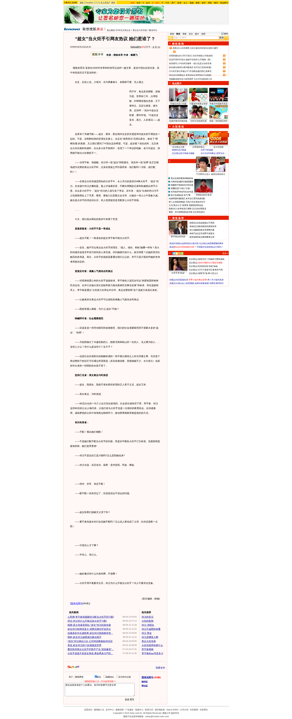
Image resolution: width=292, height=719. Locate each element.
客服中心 (139, 710)
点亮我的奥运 (198, 147)
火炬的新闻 (147, 621)
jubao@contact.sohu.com (157, 716)
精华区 (145, 682)
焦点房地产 (106, 3)
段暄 (192, 223)
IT (162, 3)
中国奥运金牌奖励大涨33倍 (186, 243)
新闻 (172, 34)
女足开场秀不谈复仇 (205, 233)
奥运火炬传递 (149, 641)
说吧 (203, 34)
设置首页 (88, 710)
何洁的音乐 (147, 617)
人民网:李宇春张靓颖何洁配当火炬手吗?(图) (91, 617)
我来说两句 (136, 47)
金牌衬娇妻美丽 (202, 283)
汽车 (167, 3)
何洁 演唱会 (148, 625)
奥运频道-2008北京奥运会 (118, 30)
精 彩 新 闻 (178, 43)
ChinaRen (89, 3)
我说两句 (224, 3)
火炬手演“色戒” (178, 273)
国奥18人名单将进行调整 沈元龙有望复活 (187, 208)
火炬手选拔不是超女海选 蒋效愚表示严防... (90, 653)
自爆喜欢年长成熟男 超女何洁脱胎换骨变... (90, 633)
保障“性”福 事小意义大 (208, 273)
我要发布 (160, 667)
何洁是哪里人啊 (150, 637)
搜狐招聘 (120, 710)
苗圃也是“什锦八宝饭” (180, 188)
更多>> (225, 253)
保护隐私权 (160, 710)
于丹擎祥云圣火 (203, 174)
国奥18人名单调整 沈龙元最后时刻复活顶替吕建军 (195, 48)
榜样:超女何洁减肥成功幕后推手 (84, 637)
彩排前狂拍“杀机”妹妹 (208, 266)
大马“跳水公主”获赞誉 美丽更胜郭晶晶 (186, 205)
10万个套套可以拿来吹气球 (210, 270)
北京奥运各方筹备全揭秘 (183, 153)
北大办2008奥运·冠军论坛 (212, 153)
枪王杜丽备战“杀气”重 (180, 195)
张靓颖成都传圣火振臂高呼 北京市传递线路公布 (190, 79)
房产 (173, 3)
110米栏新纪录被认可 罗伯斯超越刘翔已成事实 (190, 71)
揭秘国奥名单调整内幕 (204, 230)
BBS (216, 3)
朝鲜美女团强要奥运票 (204, 237)
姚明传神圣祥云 (218, 174)
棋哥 (192, 237)
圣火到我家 (218, 147)
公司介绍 (184, 710)
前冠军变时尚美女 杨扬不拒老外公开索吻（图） (190, 59)
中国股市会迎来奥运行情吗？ (210, 247)
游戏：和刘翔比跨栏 (218, 121)
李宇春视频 (147, 649)
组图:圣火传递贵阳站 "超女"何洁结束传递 (89, 625)
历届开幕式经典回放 (178, 121)
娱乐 (148, 3)
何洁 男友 (147, 633)
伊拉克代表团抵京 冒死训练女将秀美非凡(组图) (190, 75)
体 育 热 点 (200, 177)
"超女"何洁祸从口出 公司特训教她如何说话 (90, 641)
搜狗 (113, 3)
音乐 (191, 34)
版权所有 (175, 713)
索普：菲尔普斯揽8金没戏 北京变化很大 (187, 212)
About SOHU (172, 710)
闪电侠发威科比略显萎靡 (182, 181)
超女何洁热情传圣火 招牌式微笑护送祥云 (89, 629)
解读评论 (153, 30)
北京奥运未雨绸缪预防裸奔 (211, 243)
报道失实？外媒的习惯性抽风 (211, 259)
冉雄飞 (193, 233)
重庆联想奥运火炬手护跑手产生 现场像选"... (91, 649)
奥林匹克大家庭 (179, 150)
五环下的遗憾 (207, 150)
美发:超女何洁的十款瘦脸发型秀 (84, 645)
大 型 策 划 (178, 126)
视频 (192, 3)
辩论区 (145, 686)
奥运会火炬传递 (140, 30)
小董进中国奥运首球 (198, 104)
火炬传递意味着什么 (152, 645)
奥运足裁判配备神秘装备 (182, 178)
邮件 (204, 3)
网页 (178, 34)
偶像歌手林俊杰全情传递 (182, 185)
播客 (198, 3)
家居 (179, 3)
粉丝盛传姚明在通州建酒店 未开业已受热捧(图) (190, 67)
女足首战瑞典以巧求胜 (204, 223)
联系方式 (149, 710)
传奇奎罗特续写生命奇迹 (182, 192)
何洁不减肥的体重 (151, 629)
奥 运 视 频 (178, 156)
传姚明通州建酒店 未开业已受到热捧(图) (187, 198)
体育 (139, 3)
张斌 (192, 226)
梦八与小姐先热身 (215, 280)
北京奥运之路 (178, 147)
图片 (197, 34)
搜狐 (82, 3)
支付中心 (110, 710)
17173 (97, 3)
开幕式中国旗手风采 (218, 104)
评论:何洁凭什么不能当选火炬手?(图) (87, 621)
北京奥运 (193, 259)
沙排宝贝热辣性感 (198, 121)
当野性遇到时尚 (216, 283)
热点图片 (177, 83)
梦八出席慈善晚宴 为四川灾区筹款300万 (187, 202)
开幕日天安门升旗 (178, 104)
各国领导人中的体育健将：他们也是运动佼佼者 (190, 63)
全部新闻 (194, 710)
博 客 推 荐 (178, 218)
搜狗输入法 (99, 710)
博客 (210, 3)
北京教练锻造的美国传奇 (205, 226)
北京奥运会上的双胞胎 (184, 283)
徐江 (192, 230)
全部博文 (204, 710)
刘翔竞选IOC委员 (204, 195)
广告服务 (129, 710)
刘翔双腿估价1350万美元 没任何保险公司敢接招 (191, 56)
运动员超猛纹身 (181, 280)
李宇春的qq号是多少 (152, 653)
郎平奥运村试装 (178, 237)
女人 (186, 3)
